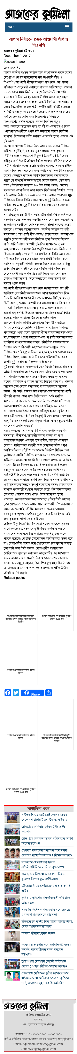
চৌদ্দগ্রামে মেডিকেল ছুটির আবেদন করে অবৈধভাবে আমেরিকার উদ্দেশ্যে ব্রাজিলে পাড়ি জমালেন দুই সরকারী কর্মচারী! (45, 978)
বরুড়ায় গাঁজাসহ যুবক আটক (38, 933)
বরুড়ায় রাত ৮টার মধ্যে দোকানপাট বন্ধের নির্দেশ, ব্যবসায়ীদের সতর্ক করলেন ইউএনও (46, 950)
